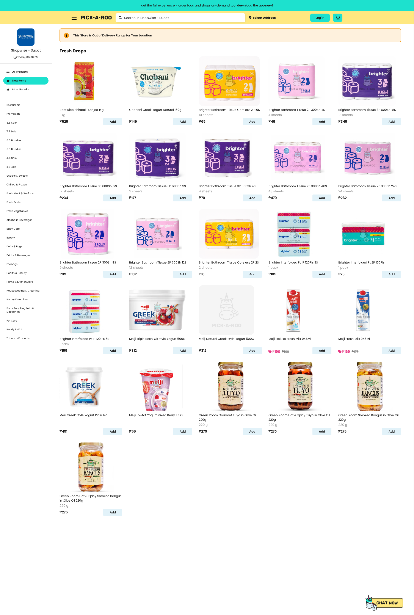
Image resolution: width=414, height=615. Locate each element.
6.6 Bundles (13, 140)
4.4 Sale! (11, 158)
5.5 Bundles (13, 149)
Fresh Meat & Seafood (20, 193)
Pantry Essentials (17, 299)
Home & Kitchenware (19, 282)
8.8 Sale (11, 122)
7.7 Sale (11, 131)
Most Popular (21, 89)
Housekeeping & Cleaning (22, 290)
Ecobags (11, 264)
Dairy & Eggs (14, 246)
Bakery (10, 237)
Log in (320, 18)
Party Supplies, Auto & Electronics (20, 310)
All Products (20, 72)
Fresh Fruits (13, 202)
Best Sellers (13, 105)
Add (113, 121)
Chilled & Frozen (16, 184)
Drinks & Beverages (18, 255)
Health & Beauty (16, 273)
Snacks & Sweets (17, 175)
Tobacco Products (18, 338)
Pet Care (11, 320)
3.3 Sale (11, 167)
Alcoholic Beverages (19, 220)
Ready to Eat (14, 329)
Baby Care (13, 229)
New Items (19, 80)
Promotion (13, 114)
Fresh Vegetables (17, 211)
